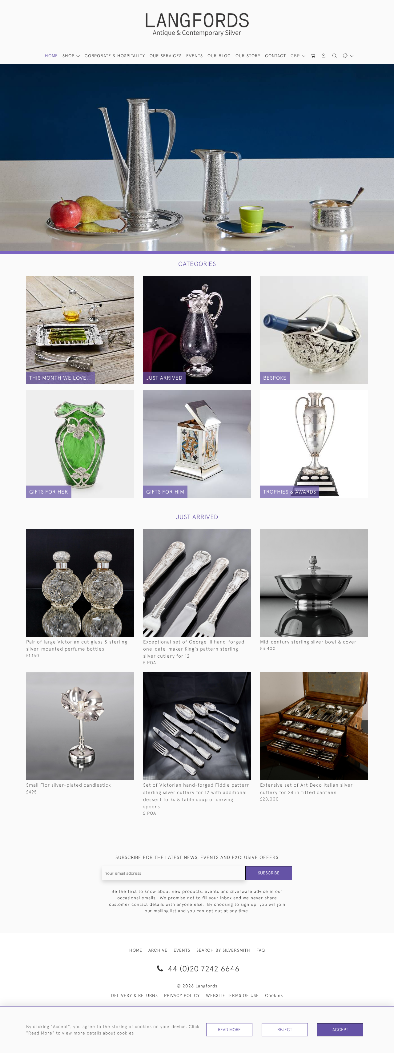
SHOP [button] (69, 55)
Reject (284, 1029)
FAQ (260, 950)
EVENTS (182, 950)
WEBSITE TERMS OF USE (232, 995)
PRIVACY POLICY (182, 995)
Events (194, 55)
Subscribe (268, 872)
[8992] (349, 677)
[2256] (232, 677)
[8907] (232, 534)
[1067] (115, 534)
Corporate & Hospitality (115, 55)
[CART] (313, 56)
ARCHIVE (157, 950)
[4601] (115, 677)
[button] (324, 56)
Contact (275, 55)
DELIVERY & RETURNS (134, 995)
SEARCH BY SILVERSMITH (223, 950)
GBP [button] (296, 55)
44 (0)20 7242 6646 (202, 968)
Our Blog (219, 55)
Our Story (247, 55)
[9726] (349, 534)
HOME (51, 55)
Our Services (166, 55)
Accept (340, 1029)
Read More (229, 1029)
